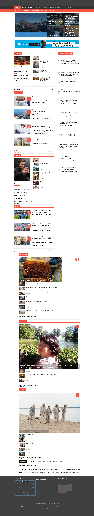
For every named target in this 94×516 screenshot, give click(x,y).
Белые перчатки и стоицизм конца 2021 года (45, 173)
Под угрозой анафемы (27, 35)
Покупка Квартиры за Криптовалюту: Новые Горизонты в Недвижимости (69, 85)
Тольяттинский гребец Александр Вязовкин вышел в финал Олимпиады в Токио (42, 238)
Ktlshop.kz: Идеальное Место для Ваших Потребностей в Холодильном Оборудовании (68, 141)
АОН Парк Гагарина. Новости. (24, 2)
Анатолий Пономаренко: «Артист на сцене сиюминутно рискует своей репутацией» (41, 374)
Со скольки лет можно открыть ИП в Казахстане (70, 58)
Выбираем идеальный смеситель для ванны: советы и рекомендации (68, 172)
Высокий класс (42, 176)
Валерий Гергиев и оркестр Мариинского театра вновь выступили (38, 452)
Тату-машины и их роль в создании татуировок (69, 164)
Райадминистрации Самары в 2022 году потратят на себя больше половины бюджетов (42, 287)
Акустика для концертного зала (67, 153)
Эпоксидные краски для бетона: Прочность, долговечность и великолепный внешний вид (69, 161)
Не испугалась (54, 35)
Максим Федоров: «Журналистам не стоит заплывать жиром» (37, 379)
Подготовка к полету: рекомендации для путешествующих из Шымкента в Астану (68, 61)
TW (38, 479)
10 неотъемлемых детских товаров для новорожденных (67, 126)
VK (41, 479)
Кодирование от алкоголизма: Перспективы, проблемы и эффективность (68, 150)
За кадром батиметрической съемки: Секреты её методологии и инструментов (69, 138)
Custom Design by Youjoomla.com (36, 514)
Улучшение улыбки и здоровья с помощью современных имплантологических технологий (41, 126)
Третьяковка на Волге (30, 443)
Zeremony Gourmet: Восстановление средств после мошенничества (69, 104)
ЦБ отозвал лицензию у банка (31, 296)
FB (44, 479)
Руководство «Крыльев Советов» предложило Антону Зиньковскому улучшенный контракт (41, 225)
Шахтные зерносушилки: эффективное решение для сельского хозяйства (70, 156)
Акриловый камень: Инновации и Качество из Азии (70, 91)
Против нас (42, 167)
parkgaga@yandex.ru (51, 503)
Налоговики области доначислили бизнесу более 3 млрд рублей (38, 292)
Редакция (17, 500)
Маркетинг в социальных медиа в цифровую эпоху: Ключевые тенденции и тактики (68, 135)
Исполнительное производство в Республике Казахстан (68, 147)
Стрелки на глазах (43, 158)
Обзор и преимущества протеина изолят (68, 169)
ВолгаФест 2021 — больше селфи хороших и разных (34, 432)
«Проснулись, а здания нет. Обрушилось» (39, 138)
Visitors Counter (25, 494)
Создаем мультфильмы (30, 434)
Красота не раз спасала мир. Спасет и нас (56, 21)
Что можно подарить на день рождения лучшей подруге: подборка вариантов (69, 75)
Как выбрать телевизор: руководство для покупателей (68, 89)
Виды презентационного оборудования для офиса (69, 144)
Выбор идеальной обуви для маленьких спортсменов (68, 113)
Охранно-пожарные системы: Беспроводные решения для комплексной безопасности (69, 167)
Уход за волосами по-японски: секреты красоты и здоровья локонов (69, 123)
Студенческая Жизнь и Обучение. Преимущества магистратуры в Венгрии (40, 310)
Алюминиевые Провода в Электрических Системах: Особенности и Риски (68, 116)
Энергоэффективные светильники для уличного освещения (70, 94)
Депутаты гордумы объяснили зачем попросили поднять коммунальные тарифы (71, 20)
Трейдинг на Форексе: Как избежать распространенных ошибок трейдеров (67, 107)
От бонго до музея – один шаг (31, 439)
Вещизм (41, 181)
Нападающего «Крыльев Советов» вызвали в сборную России (41, 211)
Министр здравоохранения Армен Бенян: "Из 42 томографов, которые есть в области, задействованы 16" (71, 30)
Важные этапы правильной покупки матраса (68, 174)
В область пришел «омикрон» (40, 97)
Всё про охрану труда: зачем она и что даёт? (68, 70)
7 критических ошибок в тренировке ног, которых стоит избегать (70, 78)
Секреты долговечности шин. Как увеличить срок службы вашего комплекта (69, 101)
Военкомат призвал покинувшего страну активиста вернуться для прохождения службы (44, 72)
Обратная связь (30, 500)
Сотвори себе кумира (44, 163)
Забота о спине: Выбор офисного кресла (44, 62)
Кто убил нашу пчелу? (26, 280)
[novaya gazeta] (47, 43)
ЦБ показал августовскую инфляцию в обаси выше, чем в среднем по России (40, 305)
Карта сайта (23, 500)
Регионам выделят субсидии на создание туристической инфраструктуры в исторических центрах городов (41, 112)
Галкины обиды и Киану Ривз (20, 183)
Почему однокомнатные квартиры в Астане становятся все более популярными (69, 67)
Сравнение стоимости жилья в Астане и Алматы (45, 57)
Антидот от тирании (43, 65)
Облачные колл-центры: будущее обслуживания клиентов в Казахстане (70, 119)
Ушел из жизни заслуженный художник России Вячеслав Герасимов (38, 448)
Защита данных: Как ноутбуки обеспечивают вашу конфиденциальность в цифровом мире (70, 64)
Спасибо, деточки (43, 186)
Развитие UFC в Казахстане (66, 158)
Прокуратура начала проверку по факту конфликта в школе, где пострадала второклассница (43, 10)
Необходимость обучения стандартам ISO (68, 110)
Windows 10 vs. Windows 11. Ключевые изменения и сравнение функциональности (69, 97)
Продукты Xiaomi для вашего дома (32, 283)
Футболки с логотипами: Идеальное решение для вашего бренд (69, 131)
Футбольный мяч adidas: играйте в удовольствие (70, 72)
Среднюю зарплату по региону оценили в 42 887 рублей (36, 301)
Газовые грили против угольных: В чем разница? (69, 128)
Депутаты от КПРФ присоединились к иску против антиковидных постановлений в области (21, 68)
